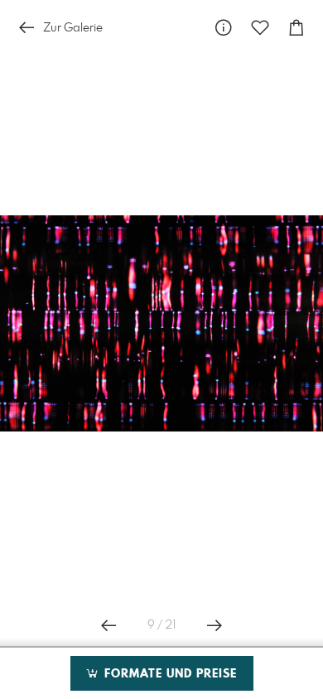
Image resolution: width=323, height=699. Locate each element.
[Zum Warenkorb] (296, 28)
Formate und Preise (168, 674)
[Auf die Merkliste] (260, 28)
